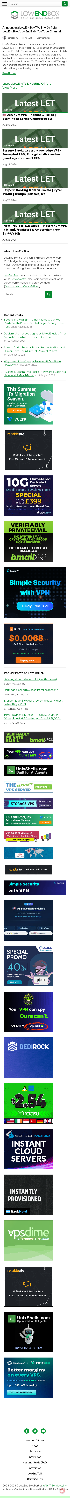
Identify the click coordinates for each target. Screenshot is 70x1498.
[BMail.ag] (35, 541)
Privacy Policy (38, 1489)
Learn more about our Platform (22, 286)
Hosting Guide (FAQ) (35, 1462)
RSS (52, 1489)
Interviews (35, 1457)
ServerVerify (18, 279)
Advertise (35, 1468)
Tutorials (35, 1451)
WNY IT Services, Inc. (55, 1485)
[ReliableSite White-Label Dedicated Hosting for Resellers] (35, 450)
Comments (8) (43, 38)
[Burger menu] (4, 3)
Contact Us (21, 1489)
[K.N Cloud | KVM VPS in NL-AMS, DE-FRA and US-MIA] (35, 644)
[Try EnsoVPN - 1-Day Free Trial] (35, 592)
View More (9, 87)
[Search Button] (65, 3)
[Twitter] (35, 1432)
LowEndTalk (11, 275)
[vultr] (35, 404)
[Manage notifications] (62, 1490)
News (35, 1446)
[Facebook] (27, 1432)
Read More (9, 73)
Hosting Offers (35, 1440)
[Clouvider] (35, 495)
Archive (6, 1489)
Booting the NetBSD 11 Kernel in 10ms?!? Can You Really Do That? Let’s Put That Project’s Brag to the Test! (34, 323)
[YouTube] (43, 1432)
